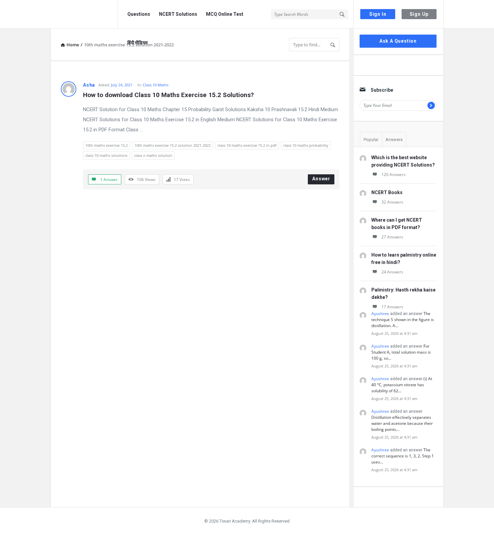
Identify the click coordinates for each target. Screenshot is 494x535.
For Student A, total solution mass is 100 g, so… (401, 352)
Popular (371, 139)
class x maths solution (153, 155)
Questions (138, 14)
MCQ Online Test (224, 14)
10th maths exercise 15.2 (106, 145)
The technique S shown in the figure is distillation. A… (402, 319)
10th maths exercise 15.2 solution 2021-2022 (172, 145)
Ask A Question (398, 41)
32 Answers (392, 202)
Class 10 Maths (155, 84)
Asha (89, 85)
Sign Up (419, 14)
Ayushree (380, 313)
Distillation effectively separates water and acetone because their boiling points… (402, 423)
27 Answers (392, 237)
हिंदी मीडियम (137, 42)
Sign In (377, 14)
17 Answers (392, 307)
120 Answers (393, 174)
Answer (321, 178)
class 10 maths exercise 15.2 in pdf (247, 145)
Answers (394, 139)
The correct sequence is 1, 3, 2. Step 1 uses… (402, 456)
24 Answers (392, 272)
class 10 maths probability (305, 145)
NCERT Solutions (178, 14)
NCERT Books (387, 192)
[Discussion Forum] (84, 14)
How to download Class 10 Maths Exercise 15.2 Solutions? (168, 95)
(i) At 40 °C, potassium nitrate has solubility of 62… (401, 385)
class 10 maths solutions (106, 155)
